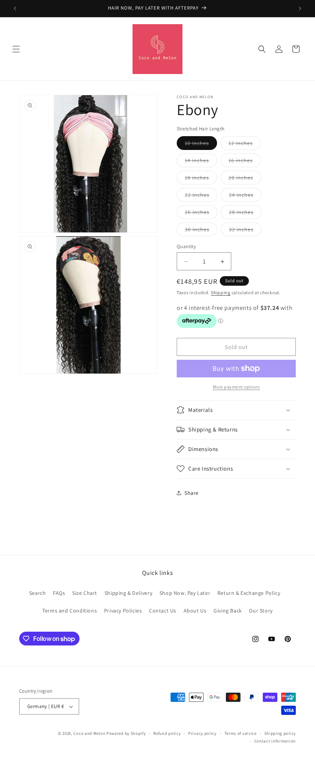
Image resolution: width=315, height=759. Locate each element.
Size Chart (84, 592)
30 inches (201, 231)
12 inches (245, 144)
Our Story (260, 610)
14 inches (201, 161)
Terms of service (240, 733)
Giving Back (228, 610)
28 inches (245, 213)
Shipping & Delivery (128, 592)
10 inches (201, 144)
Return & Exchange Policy (248, 592)
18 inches (201, 179)
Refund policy (167, 733)
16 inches (245, 161)
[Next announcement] (300, 8)
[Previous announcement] (15, 8)
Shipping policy (280, 733)
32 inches (245, 231)
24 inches (245, 196)
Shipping (220, 292)
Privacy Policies (123, 610)
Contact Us (162, 610)
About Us (195, 610)
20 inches (245, 179)
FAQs (59, 592)
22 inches (201, 196)
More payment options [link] (236, 387)
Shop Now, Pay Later (184, 592)
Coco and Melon (89, 733)
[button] (16, 49)
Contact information (275, 741)
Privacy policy (202, 733)
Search (37, 592)
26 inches (201, 213)
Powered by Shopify (126, 733)
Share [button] (191, 492)
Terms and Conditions (69, 610)
